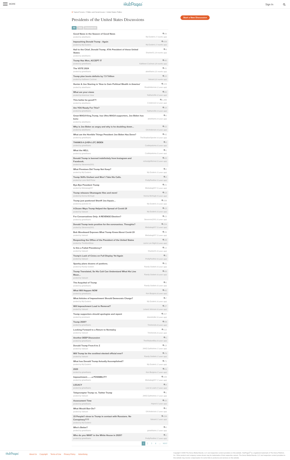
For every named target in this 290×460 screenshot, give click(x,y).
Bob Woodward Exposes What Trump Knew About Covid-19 (104, 232)
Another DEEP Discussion (86, 338)
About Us (33, 454)
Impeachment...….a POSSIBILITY (90, 377)
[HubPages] (133, 4)
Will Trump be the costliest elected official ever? (98, 353)
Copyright (44, 454)
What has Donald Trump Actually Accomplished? (98, 361)
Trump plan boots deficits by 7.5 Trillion (93, 76)
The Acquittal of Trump (85, 282)
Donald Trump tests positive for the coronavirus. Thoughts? (104, 224)
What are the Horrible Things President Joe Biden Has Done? (104, 134)
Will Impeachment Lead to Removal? (92, 306)
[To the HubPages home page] (12, 454)
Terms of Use (55, 454)
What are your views (83, 92)
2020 (75, 369)
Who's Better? (80, 427)
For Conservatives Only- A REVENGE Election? (97, 216)
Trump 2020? (80, 322)
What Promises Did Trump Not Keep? (92, 169)
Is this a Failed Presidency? (87, 248)
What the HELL (81, 150)
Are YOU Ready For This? (86, 108)
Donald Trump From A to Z (86, 345)
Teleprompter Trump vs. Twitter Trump (92, 393)
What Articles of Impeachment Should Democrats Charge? (103, 298)
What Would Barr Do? (84, 408)
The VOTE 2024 (81, 68)
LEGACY (77, 385)
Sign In (269, 4)
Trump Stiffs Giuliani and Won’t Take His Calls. (97, 177)
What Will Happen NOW (85, 290)
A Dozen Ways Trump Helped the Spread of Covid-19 (100, 208)
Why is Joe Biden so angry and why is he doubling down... (103, 127)
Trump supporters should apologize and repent (97, 314)
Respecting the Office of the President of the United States (103, 240)
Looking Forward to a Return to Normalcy (94, 330)
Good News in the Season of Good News (94, 34)
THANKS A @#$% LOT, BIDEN (88, 142)
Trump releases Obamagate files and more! (95, 193)
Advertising (82, 454)
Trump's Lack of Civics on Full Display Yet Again (98, 256)
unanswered (90, 28)
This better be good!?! (85, 100)
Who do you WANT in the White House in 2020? (97, 435)
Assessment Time (82, 400)
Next (165, 443)
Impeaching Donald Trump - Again (90, 41)
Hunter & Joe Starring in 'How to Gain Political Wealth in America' (106, 84)
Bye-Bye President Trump (86, 185)
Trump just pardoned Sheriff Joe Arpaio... (94, 201)
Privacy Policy (69, 454)
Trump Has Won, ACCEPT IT (87, 60)
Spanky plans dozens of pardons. (90, 264)
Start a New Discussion (195, 17)
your (80, 28)
